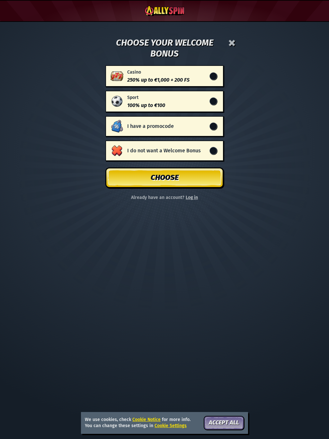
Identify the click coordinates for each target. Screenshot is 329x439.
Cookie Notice (146, 419)
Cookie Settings (171, 425)
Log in (192, 197)
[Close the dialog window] (232, 43)
